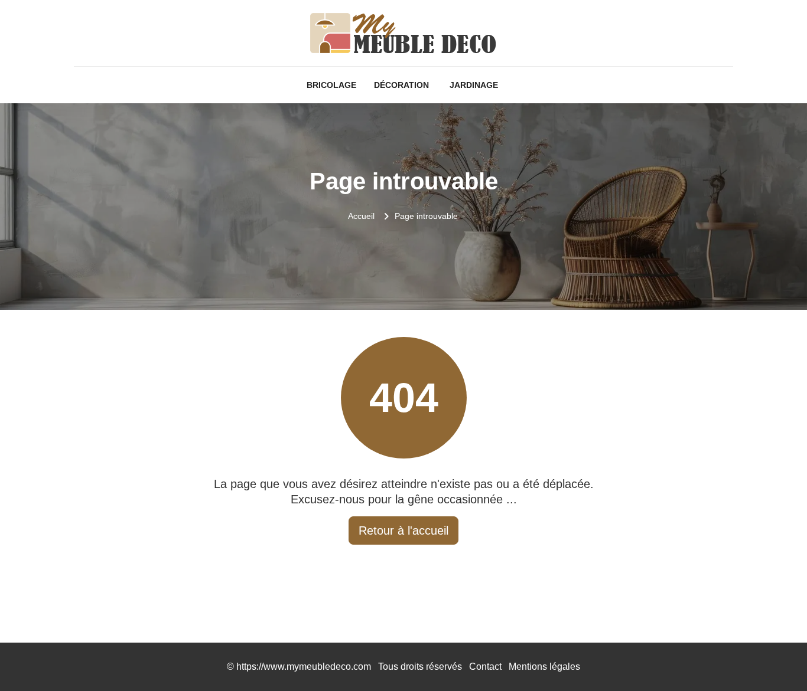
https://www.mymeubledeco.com (303, 666)
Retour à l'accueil (403, 530)
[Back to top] (774, 658)
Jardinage (474, 85)
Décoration (401, 85)
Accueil (361, 216)
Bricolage (331, 85)
